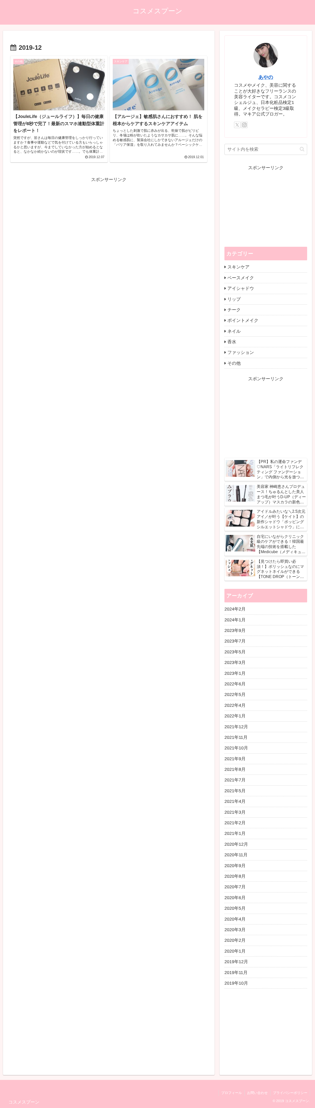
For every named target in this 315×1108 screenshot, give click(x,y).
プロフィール (231, 1093)
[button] (302, 149)
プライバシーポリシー (290, 1093)
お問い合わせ (257, 1093)
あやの (265, 77)
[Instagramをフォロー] (244, 125)
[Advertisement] (108, 217)
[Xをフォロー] (237, 125)
